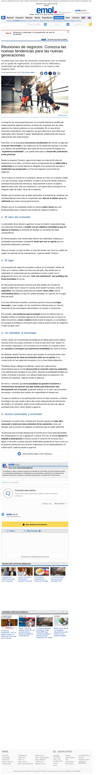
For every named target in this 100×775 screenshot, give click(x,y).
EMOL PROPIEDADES (42, 757)
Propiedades (47, 1)
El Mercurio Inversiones (6, 617)
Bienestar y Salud (26, 21)
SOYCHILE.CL (69, 764)
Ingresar (78, 13)
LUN (66, 759)
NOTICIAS (5, 755)
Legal (22, 1)
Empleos (56, 1)
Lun (90, 1)
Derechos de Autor (19, 771)
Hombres (66, 21)
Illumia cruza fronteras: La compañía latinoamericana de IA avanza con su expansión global (62, 632)
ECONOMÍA (5, 757)
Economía (19, 18)
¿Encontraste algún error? (37, 454)
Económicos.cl (65, 1)
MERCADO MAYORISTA (82, 762)
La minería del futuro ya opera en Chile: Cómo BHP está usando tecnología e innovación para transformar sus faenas (44, 632)
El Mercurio (10, 1)
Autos (41, 1)
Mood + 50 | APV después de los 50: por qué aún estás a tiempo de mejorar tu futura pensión (27, 632)
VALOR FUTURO (84, 759)
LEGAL (55, 765)
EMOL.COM (56, 759)
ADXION (81, 757)
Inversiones (33, 1)
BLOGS (55, 763)
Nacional (10, 18)
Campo (26, 1)
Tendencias (59, 18)
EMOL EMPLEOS (40, 759)
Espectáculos (47, 18)
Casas (77, 1)
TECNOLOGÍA (6, 764)
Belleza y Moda (38, 21)
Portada (9, 21)
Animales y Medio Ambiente (53, 21)
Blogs (17, 1)
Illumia (57, 616)
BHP (38, 616)
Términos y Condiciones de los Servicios (52, 771)
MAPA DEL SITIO (40, 764)
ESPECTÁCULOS (7, 761)
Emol (3, 1)
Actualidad (16, 21)
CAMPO (67, 755)
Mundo (37, 18)
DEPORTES (5, 759)
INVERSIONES (69, 757)
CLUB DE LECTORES (56, 756)
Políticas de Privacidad (32, 771)
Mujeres (72, 21)
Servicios (75, 18)
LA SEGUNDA (69, 761)
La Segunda (84, 1)
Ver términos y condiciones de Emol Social (35, 557)
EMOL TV (21, 759)
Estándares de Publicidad (72, 771)
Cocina (78, 21)
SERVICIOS (21, 757)
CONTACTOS (39, 761)
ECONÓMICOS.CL (84, 755)
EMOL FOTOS (22, 761)
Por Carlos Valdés (28, 72)
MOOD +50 (22, 616)
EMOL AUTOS (39, 755)
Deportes (29, 18)
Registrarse (86, 13)
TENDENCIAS (22, 755)
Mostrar (46, 5)
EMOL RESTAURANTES (25, 764)
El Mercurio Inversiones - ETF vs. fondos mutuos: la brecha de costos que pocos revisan (9, 634)
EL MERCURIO (57, 761)
